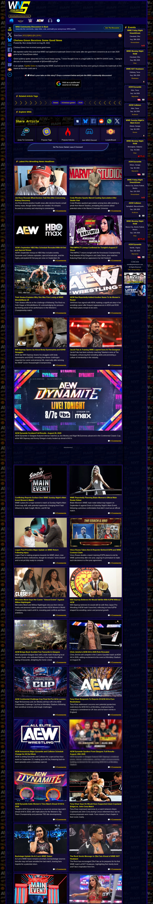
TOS (129, 269)
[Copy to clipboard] (77, 121)
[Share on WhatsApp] (109, 121)
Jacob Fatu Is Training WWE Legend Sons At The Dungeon (95, 350)
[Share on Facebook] (93, 121)
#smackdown (135, 42)
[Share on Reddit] (101, 121)
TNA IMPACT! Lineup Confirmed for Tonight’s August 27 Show (93, 249)
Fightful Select (30, 66)
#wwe (55, 103)
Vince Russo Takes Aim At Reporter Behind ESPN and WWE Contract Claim (95, 551)
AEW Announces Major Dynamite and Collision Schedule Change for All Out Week (39, 753)
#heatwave (134, 78)
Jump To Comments (25, 140)
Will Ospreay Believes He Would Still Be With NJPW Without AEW (95, 601)
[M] (30, 35)
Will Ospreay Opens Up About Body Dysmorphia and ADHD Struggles (40, 351)
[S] (27, 35)
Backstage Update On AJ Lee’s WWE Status (33, 856)
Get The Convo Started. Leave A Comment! (68, 147)
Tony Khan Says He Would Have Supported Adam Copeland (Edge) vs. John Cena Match (95, 805)
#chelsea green (68, 103)
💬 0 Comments (59, 211)
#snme (135, 132)
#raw (134, 63)
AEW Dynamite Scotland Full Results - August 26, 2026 (38, 433)
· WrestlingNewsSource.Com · (19, 16)
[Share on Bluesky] (85, 121)
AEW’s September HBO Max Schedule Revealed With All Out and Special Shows (40, 249)
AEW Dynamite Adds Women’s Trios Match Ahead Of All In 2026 (39, 805)
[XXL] (39, 35)
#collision (135, 114)
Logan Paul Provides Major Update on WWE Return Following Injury (37, 551)
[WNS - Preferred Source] (68, 83)
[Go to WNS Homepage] (19, 8)
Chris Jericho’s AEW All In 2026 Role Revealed (89, 652)
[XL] (34, 35)
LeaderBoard (111, 140)
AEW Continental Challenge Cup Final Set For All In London (40, 699)
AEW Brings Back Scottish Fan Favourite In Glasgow (37, 652)
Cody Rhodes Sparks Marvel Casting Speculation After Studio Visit (93, 199)
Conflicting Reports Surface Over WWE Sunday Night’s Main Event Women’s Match (40, 499)
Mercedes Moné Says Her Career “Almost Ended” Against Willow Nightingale (39, 601)
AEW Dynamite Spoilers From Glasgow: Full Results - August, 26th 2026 (92, 753)
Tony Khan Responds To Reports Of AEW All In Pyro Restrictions (92, 700)
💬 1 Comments (59, 563)
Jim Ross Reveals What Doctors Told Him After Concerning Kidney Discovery (40, 199)
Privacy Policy (136, 269)
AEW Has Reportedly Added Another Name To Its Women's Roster (95, 298)
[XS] (24, 35)
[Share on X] (117, 121)
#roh (81, 103)
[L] (32, 35)
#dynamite (135, 96)
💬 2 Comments (114, 563)
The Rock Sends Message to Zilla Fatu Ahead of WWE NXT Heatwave (95, 857)
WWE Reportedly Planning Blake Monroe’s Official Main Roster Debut (93, 499)
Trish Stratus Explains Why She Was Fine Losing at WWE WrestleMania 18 (39, 298)
